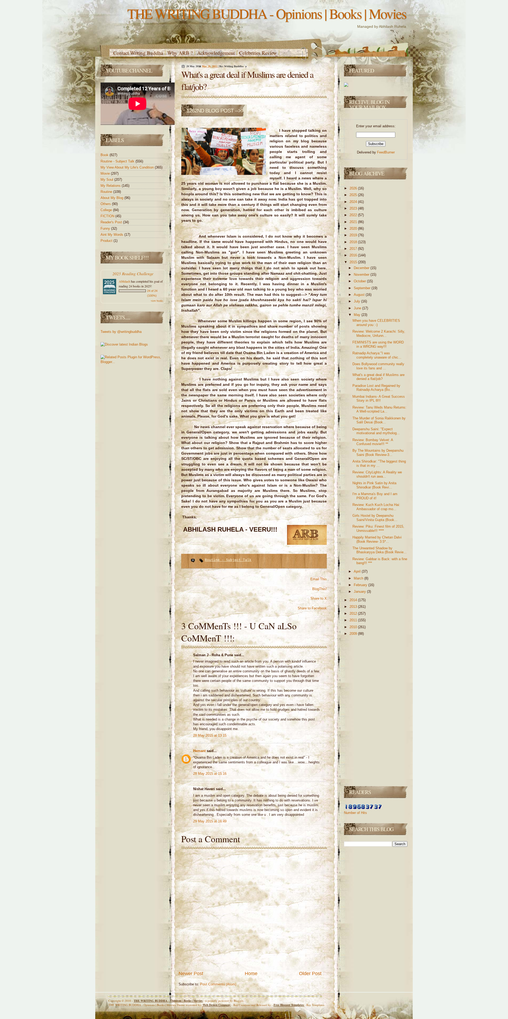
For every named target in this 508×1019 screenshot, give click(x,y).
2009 (354, 634)
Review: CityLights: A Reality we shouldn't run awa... (377, 474)
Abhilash (124, 281)
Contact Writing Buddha (138, 52)
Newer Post (191, 973)
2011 (354, 620)
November (362, 275)
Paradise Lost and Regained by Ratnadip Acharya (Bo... (376, 388)
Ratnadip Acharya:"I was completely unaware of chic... (376, 355)
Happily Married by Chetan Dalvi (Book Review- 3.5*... (377, 539)
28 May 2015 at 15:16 (209, 774)
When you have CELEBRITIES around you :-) (376, 323)
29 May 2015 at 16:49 (209, 821)
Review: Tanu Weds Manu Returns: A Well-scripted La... (379, 409)
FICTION (108, 216)
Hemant (200, 751)
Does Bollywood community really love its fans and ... (378, 366)
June (358, 308)
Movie (106, 173)
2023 (354, 208)
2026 (354, 188)
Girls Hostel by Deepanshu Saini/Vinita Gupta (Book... (374, 518)
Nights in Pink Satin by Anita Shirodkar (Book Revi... (374, 485)
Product (107, 241)
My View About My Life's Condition (128, 167)
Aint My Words (112, 235)
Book (105, 155)
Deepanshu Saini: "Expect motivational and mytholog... (376, 431)
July (357, 301)
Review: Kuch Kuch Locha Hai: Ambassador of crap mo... (376, 507)
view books (157, 300)
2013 (354, 607)
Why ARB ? (180, 52)
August (360, 295)
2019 (354, 235)
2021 (354, 222)
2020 (354, 228)
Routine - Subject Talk (118, 161)
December (362, 268)
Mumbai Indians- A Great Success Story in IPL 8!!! (378, 399)
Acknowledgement (216, 52)
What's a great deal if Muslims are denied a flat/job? (378, 377)
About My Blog (112, 198)
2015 (354, 262)
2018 (354, 242)
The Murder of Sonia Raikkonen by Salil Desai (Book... (379, 420)
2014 (354, 600)
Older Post (310, 973)
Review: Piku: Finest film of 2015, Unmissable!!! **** (378, 528)
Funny (106, 228)
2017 (354, 249)
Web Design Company (217, 1005)
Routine (107, 192)
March (359, 578)
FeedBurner (386, 152)
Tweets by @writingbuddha (121, 332)
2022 (354, 215)
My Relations (111, 186)
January (360, 592)
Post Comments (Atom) (218, 984)
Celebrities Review (258, 52)
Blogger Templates (289, 1005)
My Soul (107, 180)
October (360, 281)
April (358, 571)
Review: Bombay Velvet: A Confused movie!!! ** (372, 442)
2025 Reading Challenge (132, 273)
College (107, 210)
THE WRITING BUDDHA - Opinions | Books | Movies (266, 13)
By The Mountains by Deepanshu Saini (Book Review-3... (377, 453)
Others (106, 204)
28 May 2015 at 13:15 (209, 735)
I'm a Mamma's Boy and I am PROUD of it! (374, 496)
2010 (354, 627)
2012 (354, 613)
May (357, 315)
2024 (354, 202)
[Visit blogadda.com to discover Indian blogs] (124, 344)
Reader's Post (112, 222)
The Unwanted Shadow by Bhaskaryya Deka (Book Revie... (379, 550)
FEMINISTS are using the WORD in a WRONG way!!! (378, 344)
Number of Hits (355, 813)
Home (251, 973)
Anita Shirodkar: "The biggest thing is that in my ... (379, 463)
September (362, 288)
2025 (354, 195)
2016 (354, 255)
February (361, 585)
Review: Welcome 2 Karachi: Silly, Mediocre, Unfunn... (378, 333)
